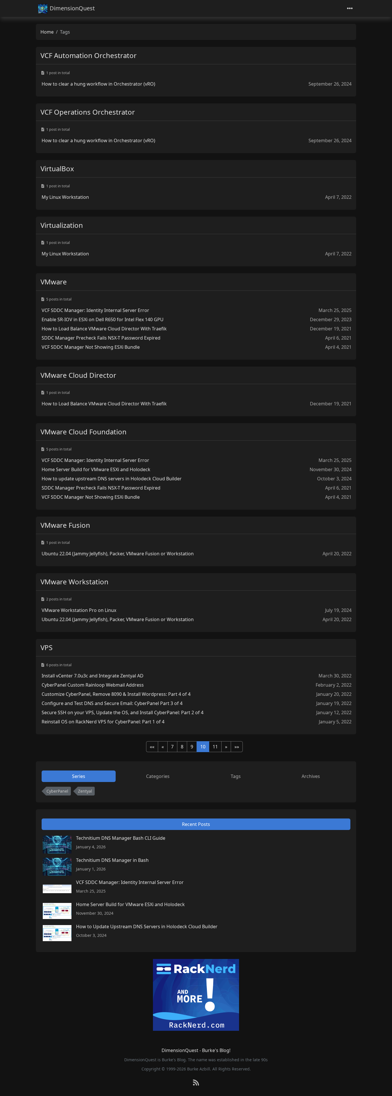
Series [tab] (78, 776)
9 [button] (192, 746)
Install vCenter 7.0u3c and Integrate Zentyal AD (92, 676)
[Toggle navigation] (350, 8)
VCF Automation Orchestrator (88, 55)
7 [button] (172, 746)
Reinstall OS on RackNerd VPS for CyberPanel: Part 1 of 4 (103, 722)
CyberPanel (57, 791)
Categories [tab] (158, 776)
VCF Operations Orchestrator (87, 112)
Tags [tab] (236, 776)
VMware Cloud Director (78, 375)
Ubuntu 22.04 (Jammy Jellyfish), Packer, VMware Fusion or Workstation (118, 553)
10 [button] (202, 746)
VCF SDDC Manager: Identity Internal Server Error (95, 310)
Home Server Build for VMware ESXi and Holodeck (96, 469)
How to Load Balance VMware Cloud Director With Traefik (104, 328)
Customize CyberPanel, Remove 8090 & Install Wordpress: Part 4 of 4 (116, 694)
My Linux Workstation (65, 197)
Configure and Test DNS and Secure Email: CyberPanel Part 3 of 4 (112, 703)
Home (47, 32)
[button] (152, 746)
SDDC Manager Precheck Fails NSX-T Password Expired (101, 338)
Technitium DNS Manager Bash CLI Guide (120, 838)
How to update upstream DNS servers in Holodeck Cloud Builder (112, 478)
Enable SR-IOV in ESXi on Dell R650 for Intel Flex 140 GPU (103, 319)
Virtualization (61, 225)
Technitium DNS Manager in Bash (112, 860)
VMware (53, 281)
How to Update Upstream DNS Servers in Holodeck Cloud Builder (147, 926)
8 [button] (182, 746)
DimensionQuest (72, 8)
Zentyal (85, 791)
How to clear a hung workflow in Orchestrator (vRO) (98, 84)
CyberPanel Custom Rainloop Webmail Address (93, 685)
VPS (46, 647)
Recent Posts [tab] (196, 824)
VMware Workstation (74, 581)
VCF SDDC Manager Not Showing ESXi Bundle (91, 347)
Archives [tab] (311, 776)
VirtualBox (57, 168)
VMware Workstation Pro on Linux (79, 610)
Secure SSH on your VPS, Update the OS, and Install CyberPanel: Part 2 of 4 (122, 712)
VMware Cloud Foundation (83, 431)
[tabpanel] (196, 792)
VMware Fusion (65, 525)
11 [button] (215, 746)
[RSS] (196, 1083)
